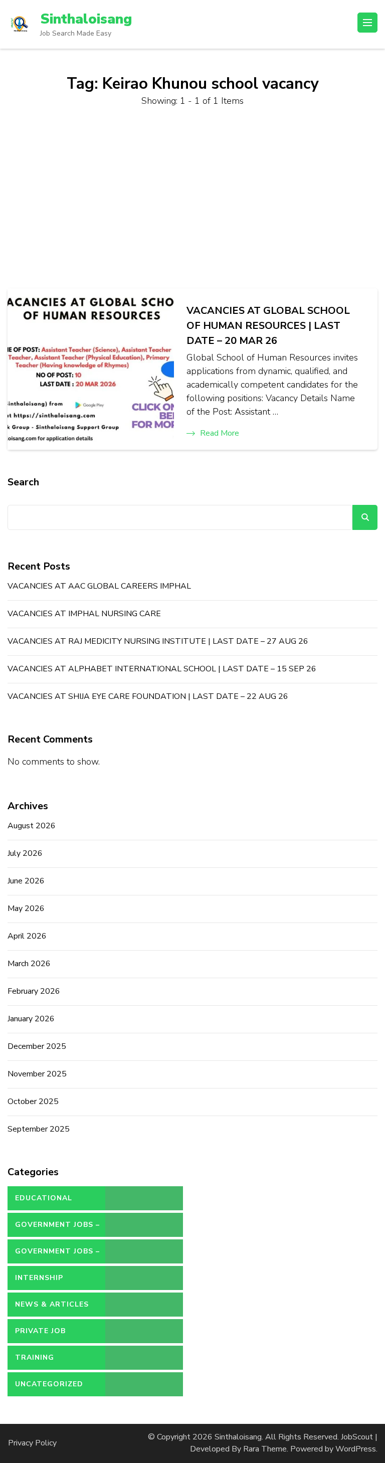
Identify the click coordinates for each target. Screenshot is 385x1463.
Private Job (40, 1331)
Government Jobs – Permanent (57, 1254)
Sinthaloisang (86, 19)
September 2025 (39, 1129)
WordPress (355, 1448)
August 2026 (32, 825)
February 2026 (34, 991)
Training (34, 1357)
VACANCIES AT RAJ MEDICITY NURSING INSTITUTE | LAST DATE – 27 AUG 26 (158, 641)
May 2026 (26, 908)
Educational (43, 1198)
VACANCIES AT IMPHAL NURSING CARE (84, 613)
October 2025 (33, 1101)
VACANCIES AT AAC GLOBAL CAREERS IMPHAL (99, 586)
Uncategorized (49, 1384)
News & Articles (52, 1304)
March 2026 (29, 963)
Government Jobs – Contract (57, 1228)
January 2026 (31, 1018)
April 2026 (27, 936)
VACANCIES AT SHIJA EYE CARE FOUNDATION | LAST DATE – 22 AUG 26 (148, 696)
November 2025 (37, 1073)
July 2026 (25, 853)
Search (23, 482)
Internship (39, 1278)
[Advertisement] (192, 198)
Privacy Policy (32, 1442)
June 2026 (26, 880)
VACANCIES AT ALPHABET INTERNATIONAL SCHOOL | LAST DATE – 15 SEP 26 (162, 668)
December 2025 (37, 1046)
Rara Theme (265, 1448)
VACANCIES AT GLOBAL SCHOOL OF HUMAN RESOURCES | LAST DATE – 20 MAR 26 (268, 325)
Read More (219, 433)
